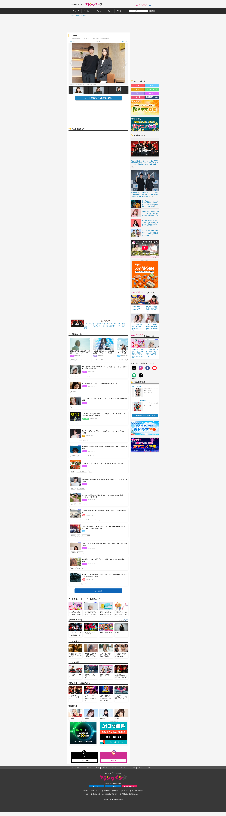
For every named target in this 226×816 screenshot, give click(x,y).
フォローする (84, 760)
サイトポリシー (96, 790)
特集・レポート (151, 767)
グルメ (97, 767)
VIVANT (72, 471)
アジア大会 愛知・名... (81, 471)
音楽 (78, 535)
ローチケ (95, 786)
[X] (134, 368)
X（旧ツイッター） (89, 376)
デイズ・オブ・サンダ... (84, 519)
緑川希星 (73, 376)
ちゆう (72, 504)
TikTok (77, 504)
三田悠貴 (73, 552)
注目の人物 (74, 706)
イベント (89, 767)
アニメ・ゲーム (152, 89)
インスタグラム (80, 376)
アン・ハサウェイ (95, 519)
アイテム (141, 767)
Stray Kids (73, 535)
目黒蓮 (72, 359)
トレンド (137, 97)
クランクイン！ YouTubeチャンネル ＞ (149, 257)
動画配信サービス (152, 97)
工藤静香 (73, 568)
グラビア (73, 391)
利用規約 (107, 790)
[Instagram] (141, 368)
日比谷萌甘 (73, 455)
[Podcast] (134, 375)
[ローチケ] (151, 5)
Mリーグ (72, 407)
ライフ (133, 767)
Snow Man (78, 359)
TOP (71, 15)
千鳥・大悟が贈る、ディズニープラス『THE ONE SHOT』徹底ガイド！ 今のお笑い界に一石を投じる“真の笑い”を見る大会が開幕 (104, 326)
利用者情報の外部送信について (130, 794)
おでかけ (105, 767)
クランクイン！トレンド (76, 767)
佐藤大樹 (102, 359)
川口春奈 (82, 15)
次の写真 (124, 41)
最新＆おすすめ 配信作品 (79, 683)
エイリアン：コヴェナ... (76, 583)
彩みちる (85, 440)
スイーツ (114, 767)
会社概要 (86, 790)
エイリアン (96, 583)
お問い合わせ (125, 790)
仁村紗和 (96, 359)
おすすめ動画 (74, 662)
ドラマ (90, 471)
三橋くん (73, 488)
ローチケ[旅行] (112, 786)
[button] (127, 90)
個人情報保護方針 (137, 790)
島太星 (79, 440)
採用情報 (115, 790)
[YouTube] (154, 368)
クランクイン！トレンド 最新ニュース (85, 599)
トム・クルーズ (74, 519)
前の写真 (72, 41)
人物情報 (76, 15)
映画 (137, 85)
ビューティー (124, 767)
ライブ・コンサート (86, 535)
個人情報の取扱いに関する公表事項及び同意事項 (101, 794)
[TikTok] (141, 375)
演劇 (137, 89)
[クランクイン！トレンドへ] (140, 5)
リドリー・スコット (87, 583)
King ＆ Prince (122, 359)
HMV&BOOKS (128, 786)
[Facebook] (147, 368)
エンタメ (152, 93)
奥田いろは (73, 440)
